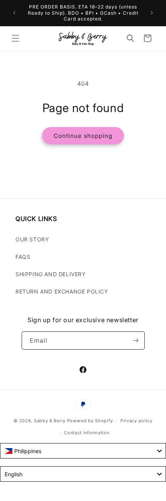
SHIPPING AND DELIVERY (50, 274)
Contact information (86, 432)
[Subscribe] (135, 340)
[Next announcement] (151, 12)
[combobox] (83, 451)
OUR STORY (32, 239)
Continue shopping (83, 135)
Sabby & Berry (50, 420)
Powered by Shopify (90, 420)
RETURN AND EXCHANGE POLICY (61, 291)
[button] (15, 38)
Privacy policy (136, 420)
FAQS (22, 256)
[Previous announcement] (14, 12)
